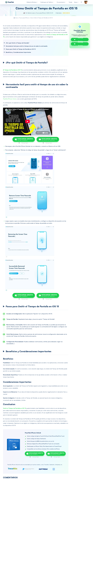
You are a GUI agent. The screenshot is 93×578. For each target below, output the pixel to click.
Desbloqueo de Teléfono (46, 2)
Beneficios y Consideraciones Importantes (18, 52)
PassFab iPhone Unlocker (80, 31)
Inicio (16, 17)
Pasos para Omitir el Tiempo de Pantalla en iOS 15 (21, 49)
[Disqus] (35, 497)
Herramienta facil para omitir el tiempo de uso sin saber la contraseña (26, 46)
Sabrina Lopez (31, 13)
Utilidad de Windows (32, 2)
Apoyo (76, 2)
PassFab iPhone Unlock (9, 99)
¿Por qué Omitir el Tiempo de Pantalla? (17, 43)
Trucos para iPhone (41, 13)
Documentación (61, 2)
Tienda (70, 2)
